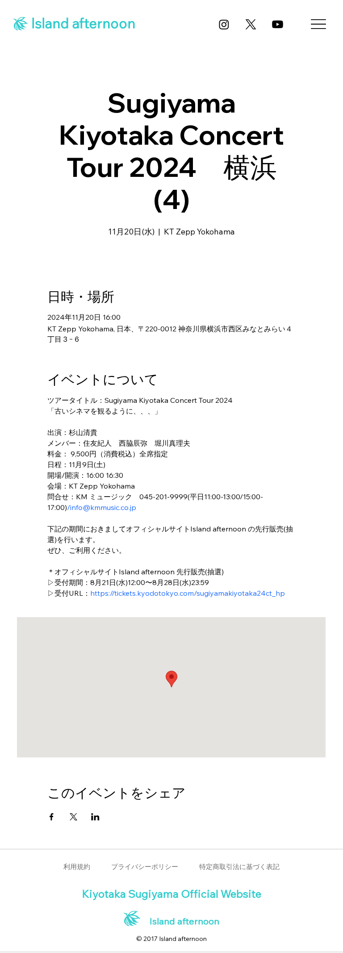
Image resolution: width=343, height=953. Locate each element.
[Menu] (318, 24)
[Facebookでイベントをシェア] (51, 816)
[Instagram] (224, 24)
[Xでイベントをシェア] (73, 816)
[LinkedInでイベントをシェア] (95, 816)
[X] (250, 24)
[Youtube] (277, 24)
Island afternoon (81, 23)
